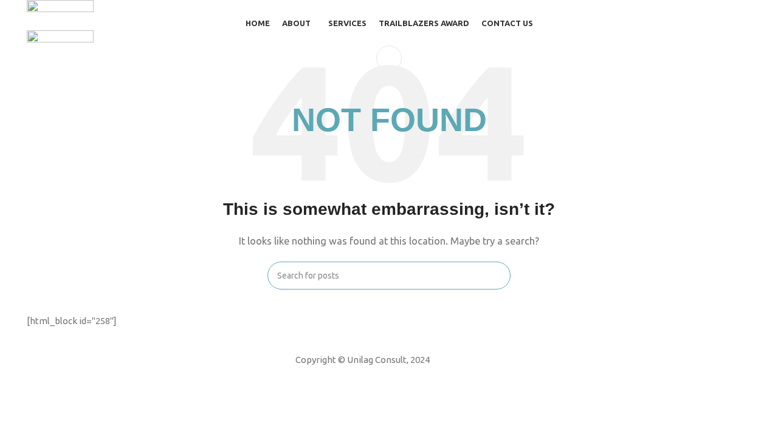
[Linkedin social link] (386, 376)
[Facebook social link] (338, 376)
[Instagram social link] (370, 376)
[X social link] (354, 376)
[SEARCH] (497, 276)
